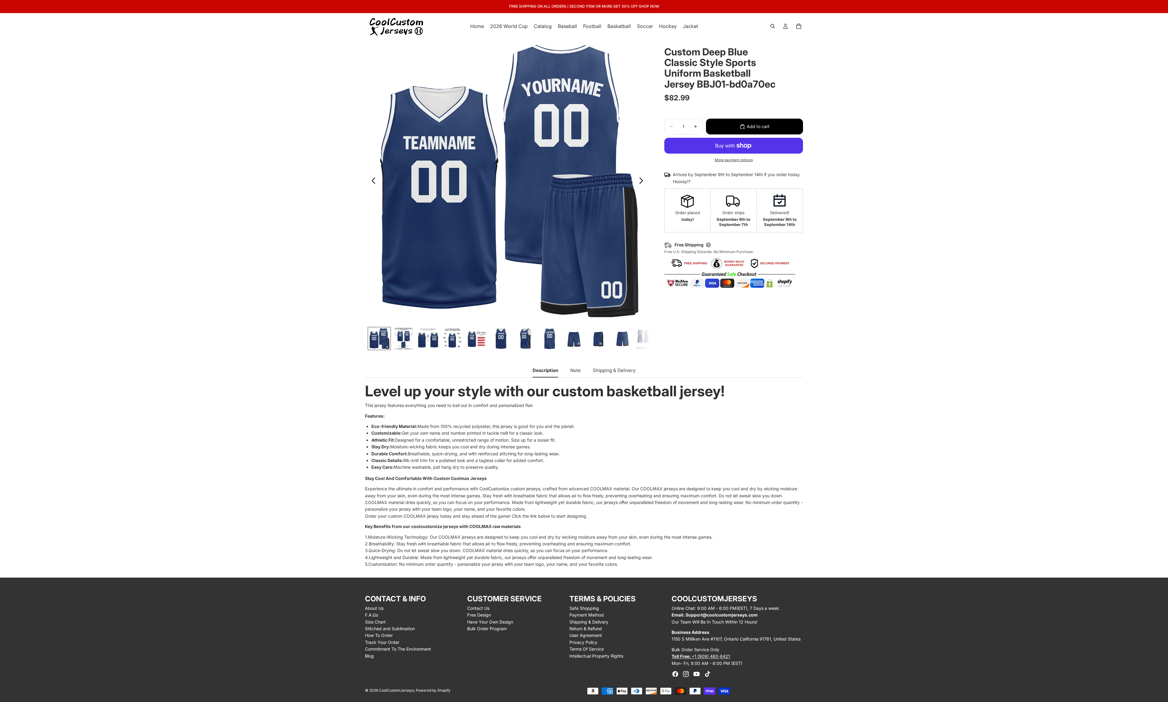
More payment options (734, 160)
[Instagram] (686, 674)
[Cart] (798, 26)
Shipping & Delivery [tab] (614, 370)
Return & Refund (585, 628)
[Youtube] (696, 674)
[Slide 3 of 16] (428, 338)
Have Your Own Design (490, 621)
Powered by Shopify (433, 690)
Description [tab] (545, 370)
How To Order (379, 635)
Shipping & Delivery (588, 621)
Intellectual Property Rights (596, 656)
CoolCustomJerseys (396, 690)
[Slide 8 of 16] (550, 338)
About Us (374, 608)
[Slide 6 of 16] (501, 338)
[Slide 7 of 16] (525, 338)
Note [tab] (575, 370)
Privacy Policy (583, 642)
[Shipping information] (708, 244)
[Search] (772, 26)
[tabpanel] (584, 476)
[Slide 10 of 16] (598, 338)
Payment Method (586, 614)
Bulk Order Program (487, 628)
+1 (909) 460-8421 (701, 656)
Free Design (479, 614)
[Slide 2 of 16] (404, 338)
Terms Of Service (586, 649)
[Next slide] (643, 181)
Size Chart (375, 621)
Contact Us (478, 608)
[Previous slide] (372, 181)
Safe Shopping (584, 608)
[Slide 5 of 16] (477, 338)
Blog (369, 656)
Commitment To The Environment (398, 649)
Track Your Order (382, 642)
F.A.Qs (371, 614)
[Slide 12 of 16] (647, 338)
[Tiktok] (707, 674)
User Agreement (585, 635)
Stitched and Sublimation (390, 628)
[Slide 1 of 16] (379, 338)
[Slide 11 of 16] (623, 338)
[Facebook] (675, 674)
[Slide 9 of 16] (574, 338)
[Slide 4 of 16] (452, 338)
